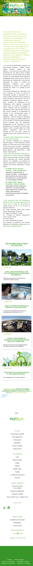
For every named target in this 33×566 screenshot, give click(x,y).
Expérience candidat (17, 494)
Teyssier (17, 472)
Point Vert (17, 477)
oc (3, 7)
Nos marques (17, 440)
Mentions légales (19, 559)
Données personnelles (8, 561)
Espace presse (17, 448)
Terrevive (7, 534)
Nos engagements (17, 437)
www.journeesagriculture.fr (13, 226)
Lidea (17, 457)
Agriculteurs (17, 443)
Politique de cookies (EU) (8, 563)
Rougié (17, 463)
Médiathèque (17, 522)
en (5, 3)
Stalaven (17, 466)
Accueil (17, 431)
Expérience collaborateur (17, 491)
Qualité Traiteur (17, 469)
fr (1, 3)
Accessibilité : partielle (23, 561)
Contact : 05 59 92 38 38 (17, 538)
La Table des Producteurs (17, 475)
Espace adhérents (17, 530)
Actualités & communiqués (17, 519)
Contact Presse (17, 525)
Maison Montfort (17, 460)
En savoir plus (22, 265)
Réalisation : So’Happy (23, 563)
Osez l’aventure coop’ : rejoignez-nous (17, 497)
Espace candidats (17, 445)
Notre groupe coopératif (17, 434)
